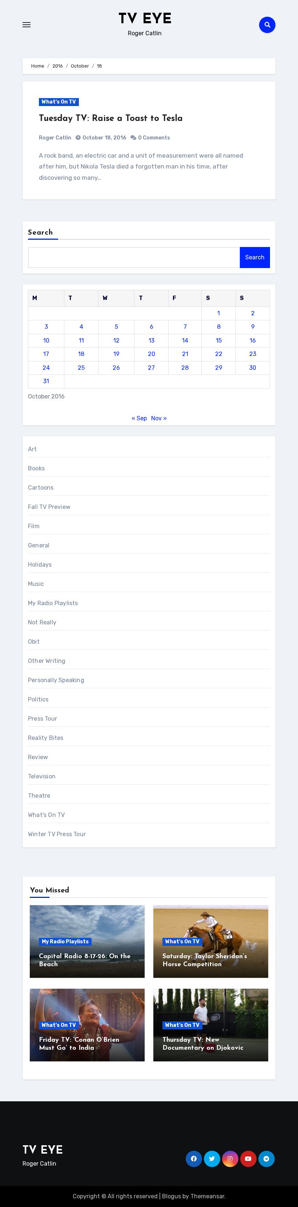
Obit (34, 641)
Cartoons (41, 487)
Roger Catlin (55, 138)
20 (151, 354)
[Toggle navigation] (27, 24)
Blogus (171, 1196)
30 (252, 367)
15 (219, 340)
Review (38, 757)
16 (253, 340)
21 (185, 354)
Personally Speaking (56, 680)
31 (46, 381)
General (38, 545)
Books (36, 468)
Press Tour (42, 718)
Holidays (40, 564)
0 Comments (154, 138)
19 (116, 354)
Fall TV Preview (49, 506)
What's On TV (59, 102)
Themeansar (207, 1196)
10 (46, 340)
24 (46, 367)
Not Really (42, 622)
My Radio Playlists (53, 603)
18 (81, 354)
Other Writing (47, 660)
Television (42, 776)
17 (46, 354)
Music (36, 583)
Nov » (159, 418)
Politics (38, 699)
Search (40, 232)
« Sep (139, 418)
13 (151, 340)
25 (81, 367)
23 (252, 354)
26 (116, 367)
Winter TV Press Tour (57, 834)
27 (151, 367)
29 (218, 367)
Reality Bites (46, 737)
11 (81, 340)
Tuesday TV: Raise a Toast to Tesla (111, 118)
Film (34, 526)
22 (218, 354)
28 (185, 367)
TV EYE (145, 19)
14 (185, 340)
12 (116, 340)
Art (32, 449)
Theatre (39, 795)
